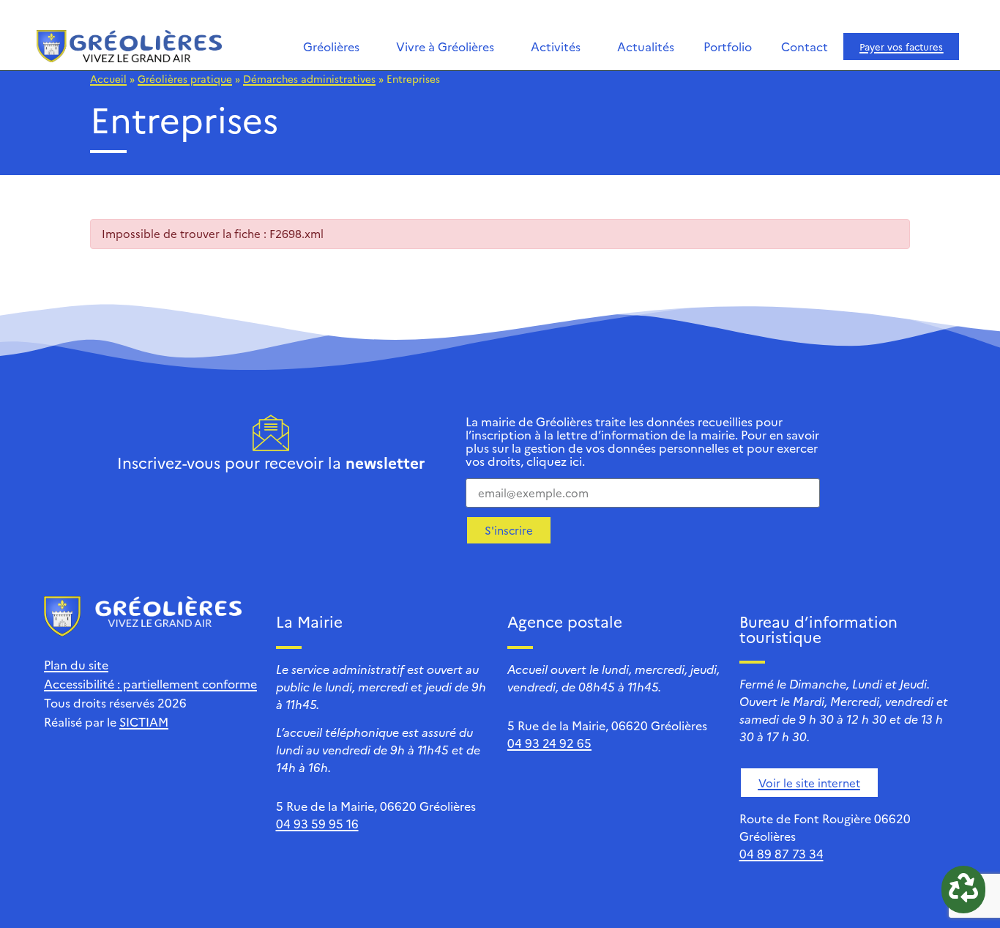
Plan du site (76, 664)
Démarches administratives (309, 78)
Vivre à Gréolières (445, 46)
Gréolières (331, 46)
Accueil (108, 78)
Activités (556, 46)
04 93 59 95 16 (317, 823)
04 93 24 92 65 (549, 743)
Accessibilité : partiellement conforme (150, 683)
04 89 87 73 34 (781, 853)
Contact (804, 46)
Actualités (645, 46)
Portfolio (728, 46)
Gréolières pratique (185, 78)
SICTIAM (143, 721)
